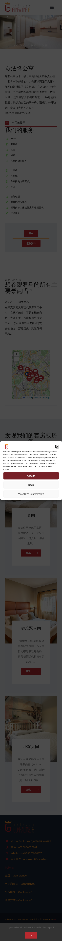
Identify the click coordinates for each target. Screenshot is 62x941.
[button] (57, 446)
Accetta (31, 475)
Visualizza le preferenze (31, 493)
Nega (31, 484)
